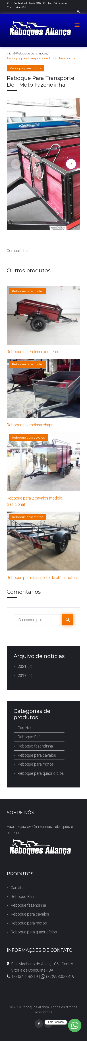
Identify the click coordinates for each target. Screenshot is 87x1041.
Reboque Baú (29, 737)
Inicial (11, 53)
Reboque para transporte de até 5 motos (42, 577)
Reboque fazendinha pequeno (32, 351)
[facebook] (39, 1023)
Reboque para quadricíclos (41, 773)
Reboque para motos (31, 53)
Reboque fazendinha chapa (30, 425)
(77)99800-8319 (59, 976)
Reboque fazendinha (27, 291)
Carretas (25, 727)
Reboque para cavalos (28, 437)
